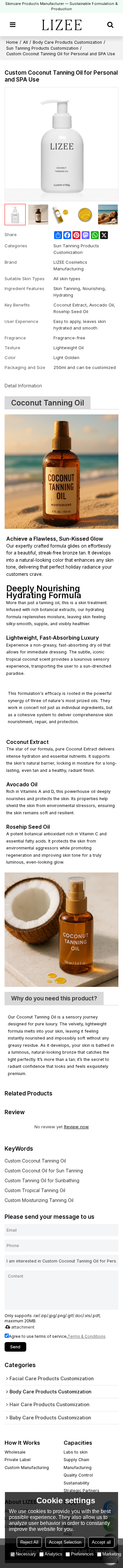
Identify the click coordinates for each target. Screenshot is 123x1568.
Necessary (26, 1554)
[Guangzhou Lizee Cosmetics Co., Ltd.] (61, 25)
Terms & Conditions (87, 1336)
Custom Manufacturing (27, 1467)
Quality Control (78, 1475)
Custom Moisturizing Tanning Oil (39, 1200)
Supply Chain (76, 1459)
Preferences (82, 1554)
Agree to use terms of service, (57, 1336)
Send (15, 1346)
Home (12, 42)
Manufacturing (78, 1467)
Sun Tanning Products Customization (42, 48)
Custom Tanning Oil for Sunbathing (42, 1180)
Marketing (111, 1554)
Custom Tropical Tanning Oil (35, 1190)
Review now (76, 1126)
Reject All (29, 1542)
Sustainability (76, 1483)
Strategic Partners (81, 1490)
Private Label (18, 1459)
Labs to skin (76, 1452)
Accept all (101, 1542)
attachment (22, 1327)
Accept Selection (65, 1542)
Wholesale (15, 1452)
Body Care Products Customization (67, 42)
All (25, 42)
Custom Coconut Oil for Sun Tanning (44, 1170)
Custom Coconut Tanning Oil (35, 1161)
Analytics (53, 1554)
